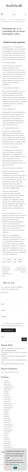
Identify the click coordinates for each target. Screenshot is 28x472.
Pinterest (9, 261)
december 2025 (8, 386)
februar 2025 (7, 399)
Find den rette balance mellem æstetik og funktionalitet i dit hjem (6, 271)
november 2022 (8, 447)
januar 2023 (7, 445)
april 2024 (6, 416)
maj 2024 (6, 414)
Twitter (20, 259)
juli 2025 (6, 392)
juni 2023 (6, 435)
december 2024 (8, 403)
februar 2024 (7, 420)
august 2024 (7, 409)
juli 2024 (6, 411)
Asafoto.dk (14, 6)
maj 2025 (6, 395)
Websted (3, 316)
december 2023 (8, 424)
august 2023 (7, 432)
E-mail (3, 310)
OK (15, 467)
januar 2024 (7, 422)
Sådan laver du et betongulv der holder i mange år (20, 270)
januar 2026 (7, 384)
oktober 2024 (7, 405)
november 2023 (8, 426)
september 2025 (8, 388)
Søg (2, 336)
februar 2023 (7, 443)
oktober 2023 (7, 428)
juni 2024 (6, 413)
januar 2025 (7, 401)
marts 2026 (7, 382)
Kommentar (5, 292)
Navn (3, 304)
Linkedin (20, 261)
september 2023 (8, 430)
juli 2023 (6, 434)
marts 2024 (7, 418)
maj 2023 (6, 437)
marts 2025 (7, 397)
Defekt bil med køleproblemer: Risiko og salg (12, 363)
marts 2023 (7, 441)
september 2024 (8, 407)
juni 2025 (6, 393)
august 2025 (7, 390)
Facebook (8, 259)
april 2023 (6, 439)
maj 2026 (6, 380)
